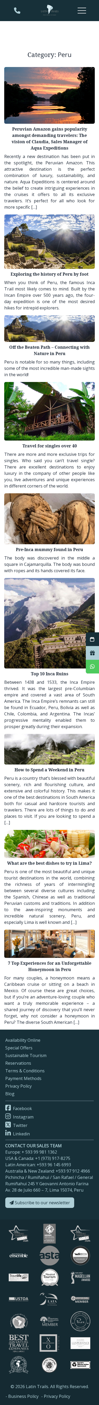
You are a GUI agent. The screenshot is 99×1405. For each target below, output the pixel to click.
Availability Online (22, 1040)
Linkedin (21, 1134)
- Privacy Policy (55, 1396)
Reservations (18, 1063)
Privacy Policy (18, 1086)
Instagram (23, 1117)
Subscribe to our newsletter (42, 1203)
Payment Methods (23, 1078)
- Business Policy (22, 1396)
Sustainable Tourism (25, 1055)
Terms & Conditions (25, 1071)
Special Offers (18, 1048)
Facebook (22, 1108)
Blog (10, 1094)
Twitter (19, 1125)
